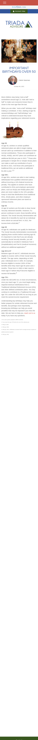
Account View (20, 11)
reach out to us (29, 313)
